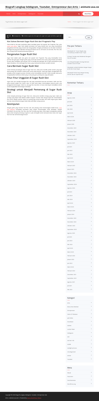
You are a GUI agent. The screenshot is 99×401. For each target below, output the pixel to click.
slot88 (69, 344)
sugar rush (44, 36)
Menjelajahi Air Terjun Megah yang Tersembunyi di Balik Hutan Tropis (76, 51)
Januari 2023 (70, 259)
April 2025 (70, 158)
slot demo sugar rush (28, 36)
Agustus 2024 (71, 188)
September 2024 (72, 184)
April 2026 (70, 113)
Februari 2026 (71, 120)
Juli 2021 (69, 285)
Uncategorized (16, 36)
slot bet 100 (70, 340)
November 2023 (71, 222)
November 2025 (71, 131)
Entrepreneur (22, 14)
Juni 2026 (69, 105)
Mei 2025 (70, 154)
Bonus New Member (73, 307)
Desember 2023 (71, 218)
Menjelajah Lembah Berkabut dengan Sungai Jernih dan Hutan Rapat (79, 68)
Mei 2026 (70, 109)
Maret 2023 (70, 252)
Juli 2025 (69, 147)
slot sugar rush (37, 36)
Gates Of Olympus (72, 314)
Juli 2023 (69, 237)
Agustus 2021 (71, 282)
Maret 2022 (70, 267)
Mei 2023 (70, 244)
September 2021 (72, 278)
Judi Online (70, 318)
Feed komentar (71, 380)
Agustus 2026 (71, 98)
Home (8, 14)
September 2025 (72, 139)
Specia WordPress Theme (34, 398)
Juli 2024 (69, 192)
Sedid (9, 36)
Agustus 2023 (71, 233)
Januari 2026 (70, 124)
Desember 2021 (71, 274)
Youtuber (41, 14)
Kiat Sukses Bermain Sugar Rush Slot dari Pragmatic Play (31, 41)
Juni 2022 (69, 263)
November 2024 (71, 177)
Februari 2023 (71, 255)
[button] (79, 14)
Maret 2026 (70, 116)
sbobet (69, 325)
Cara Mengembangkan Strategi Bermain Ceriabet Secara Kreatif (78, 62)
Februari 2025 (71, 165)
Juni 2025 (69, 150)
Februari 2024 (71, 210)
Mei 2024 (70, 199)
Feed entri (70, 376)
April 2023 (70, 248)
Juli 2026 (69, 101)
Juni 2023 (69, 240)
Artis (14, 14)
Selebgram (32, 14)
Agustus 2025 (71, 143)
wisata (69, 355)
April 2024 (70, 203)
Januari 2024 (70, 214)
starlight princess (72, 348)
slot (68, 337)
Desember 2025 (71, 128)
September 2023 (72, 229)
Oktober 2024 (71, 180)
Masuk (69, 373)
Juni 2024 (69, 195)
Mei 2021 (70, 289)
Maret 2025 (70, 161)
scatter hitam (71, 329)
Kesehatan (70, 321)
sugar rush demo (51, 36)
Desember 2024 (71, 173)
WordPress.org (71, 384)
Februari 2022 (71, 270)
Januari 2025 (70, 169)
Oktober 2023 (71, 225)
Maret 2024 (70, 207)
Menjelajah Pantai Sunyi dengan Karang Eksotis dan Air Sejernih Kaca (78, 73)
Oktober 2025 (71, 135)
